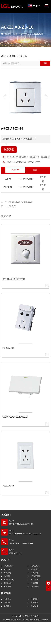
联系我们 (9, 149)
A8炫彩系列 (37, 34)
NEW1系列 (35, 566)
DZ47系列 (35, 586)
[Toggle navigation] (46, 6)
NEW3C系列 (9, 580)
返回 (35, 170)
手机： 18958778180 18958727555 (21, 542)
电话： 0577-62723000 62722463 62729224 (25, 532)
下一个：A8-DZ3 (8, 206)
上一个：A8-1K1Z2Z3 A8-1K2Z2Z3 (16, 202)
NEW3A (7, 569)
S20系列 (7, 573)
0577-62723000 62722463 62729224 (31, 157)
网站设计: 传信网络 (41, 619)
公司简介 (7, 599)
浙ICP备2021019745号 (12, 619)
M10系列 (34, 573)
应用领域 (34, 603)
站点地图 (29, 619)
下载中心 (7, 603)
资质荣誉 (34, 599)
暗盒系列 (34, 583)
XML (23, 619)
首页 (15, 34)
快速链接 (6, 593)
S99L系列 (34, 580)
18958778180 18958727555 (26, 162)
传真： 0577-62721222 (15, 551)
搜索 (45, 63)
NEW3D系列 (36, 576)
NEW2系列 (35, 569)
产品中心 (25, 34)
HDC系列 (7, 586)
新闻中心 (7, 606)
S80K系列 (8, 583)
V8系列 (7, 576)
